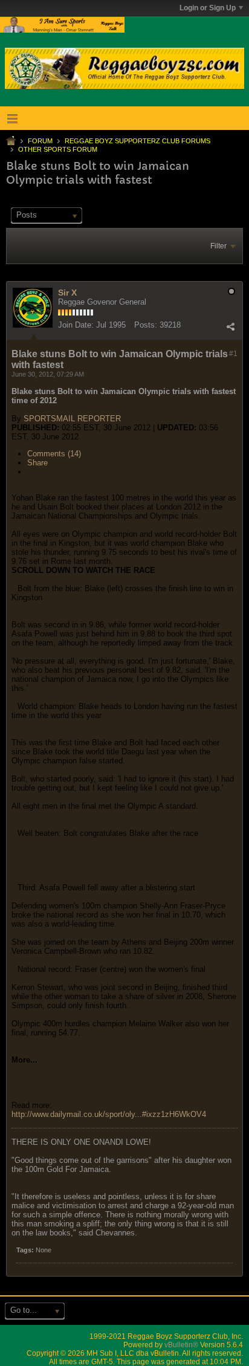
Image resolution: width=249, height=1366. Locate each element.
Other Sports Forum (57, 149)
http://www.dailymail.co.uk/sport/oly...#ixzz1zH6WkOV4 (108, 1114)
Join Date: (76, 324)
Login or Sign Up (207, 8)
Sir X (67, 292)
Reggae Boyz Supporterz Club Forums (137, 140)
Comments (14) (54, 453)
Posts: (145, 324)
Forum (40, 140)
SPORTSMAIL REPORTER (72, 418)
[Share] (230, 326)
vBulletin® (181, 1345)
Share (37, 462)
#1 (233, 353)
